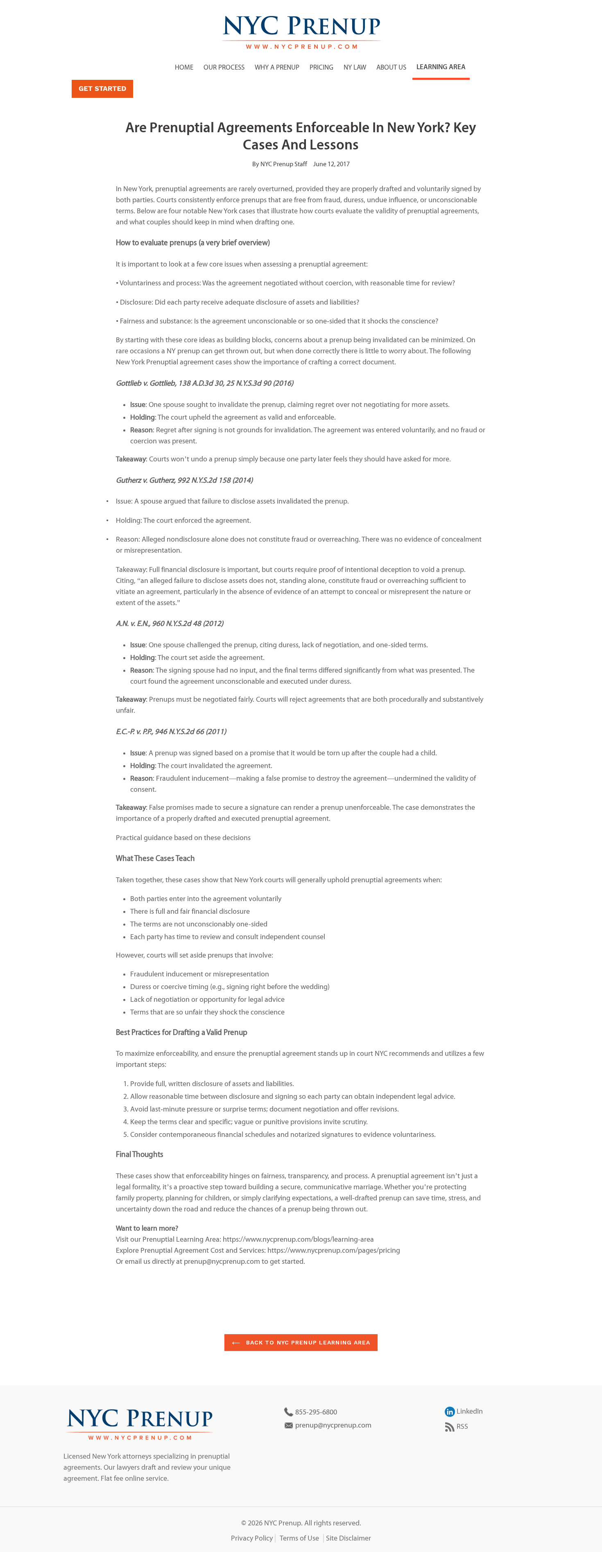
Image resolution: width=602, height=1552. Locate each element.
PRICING (321, 67)
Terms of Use (299, 1538)
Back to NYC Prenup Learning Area (307, 1342)
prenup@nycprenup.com (333, 1425)
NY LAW (355, 67)
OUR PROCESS (224, 67)
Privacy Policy (252, 1538)
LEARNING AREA (441, 67)
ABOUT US (391, 67)
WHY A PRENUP (277, 67)
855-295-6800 (316, 1412)
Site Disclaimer (348, 1538)
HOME (184, 67)
